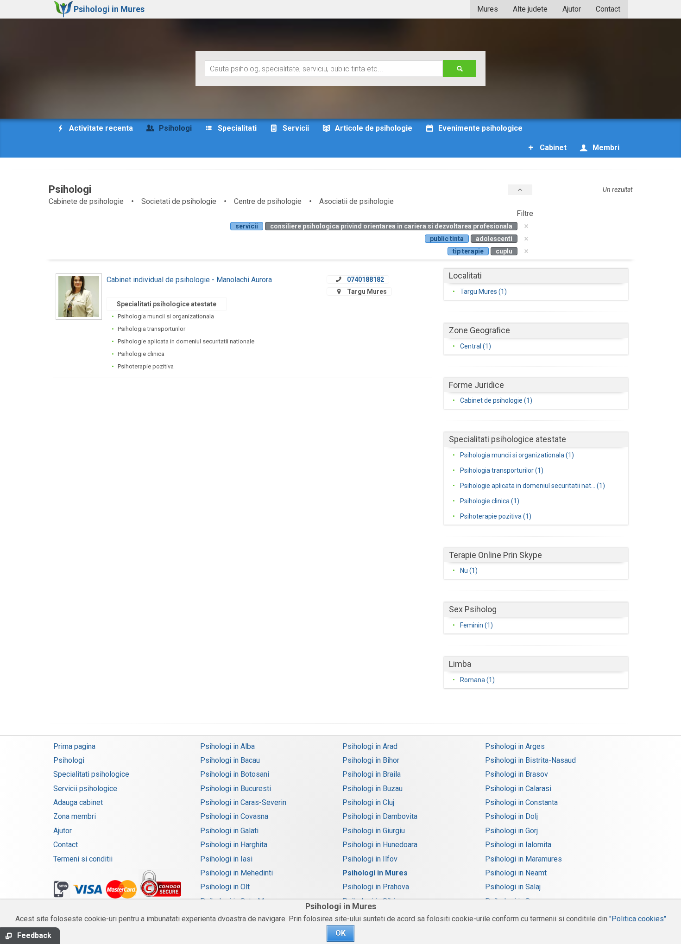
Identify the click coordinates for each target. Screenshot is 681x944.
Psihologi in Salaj (513, 886)
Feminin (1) (476, 625)
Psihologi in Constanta (521, 802)
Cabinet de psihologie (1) (496, 400)
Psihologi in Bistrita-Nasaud (530, 760)
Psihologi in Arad (369, 746)
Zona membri (74, 816)
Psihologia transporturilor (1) (501, 470)
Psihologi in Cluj (368, 802)
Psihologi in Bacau (230, 760)
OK (340, 933)
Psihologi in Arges (515, 746)
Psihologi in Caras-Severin (243, 802)
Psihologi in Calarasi (518, 788)
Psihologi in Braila (371, 774)
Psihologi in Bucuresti (235, 788)
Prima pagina (74, 746)
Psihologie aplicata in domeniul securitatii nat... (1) (532, 485)
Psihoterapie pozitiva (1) (495, 516)
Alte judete (530, 9)
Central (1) (475, 346)
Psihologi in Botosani (234, 774)
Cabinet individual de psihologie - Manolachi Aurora (189, 279)
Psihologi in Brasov (516, 774)
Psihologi (68, 760)
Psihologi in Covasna (234, 816)
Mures (487, 9)
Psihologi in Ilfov (369, 859)
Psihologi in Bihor (370, 760)
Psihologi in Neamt (516, 872)
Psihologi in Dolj (511, 816)
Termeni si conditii (83, 859)
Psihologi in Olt (225, 886)
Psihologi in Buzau (372, 788)
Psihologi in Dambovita (379, 816)
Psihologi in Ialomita (518, 844)
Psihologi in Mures (375, 872)
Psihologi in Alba (227, 746)
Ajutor (571, 9)
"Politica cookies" (637, 918)
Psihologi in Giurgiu (373, 830)
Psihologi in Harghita (233, 844)
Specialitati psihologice (91, 774)
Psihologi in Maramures (523, 859)
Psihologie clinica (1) (489, 501)
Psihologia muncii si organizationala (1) (517, 455)
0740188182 (365, 279)
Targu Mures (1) (483, 291)
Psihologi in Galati (229, 830)
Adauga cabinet (78, 802)
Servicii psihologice (85, 788)
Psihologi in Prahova (375, 886)
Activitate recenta (100, 128)
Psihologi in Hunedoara (379, 844)
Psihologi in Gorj (511, 830)
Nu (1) (469, 570)
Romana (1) (477, 680)
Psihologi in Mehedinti (236, 872)
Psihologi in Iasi (226, 859)
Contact (608, 9)
